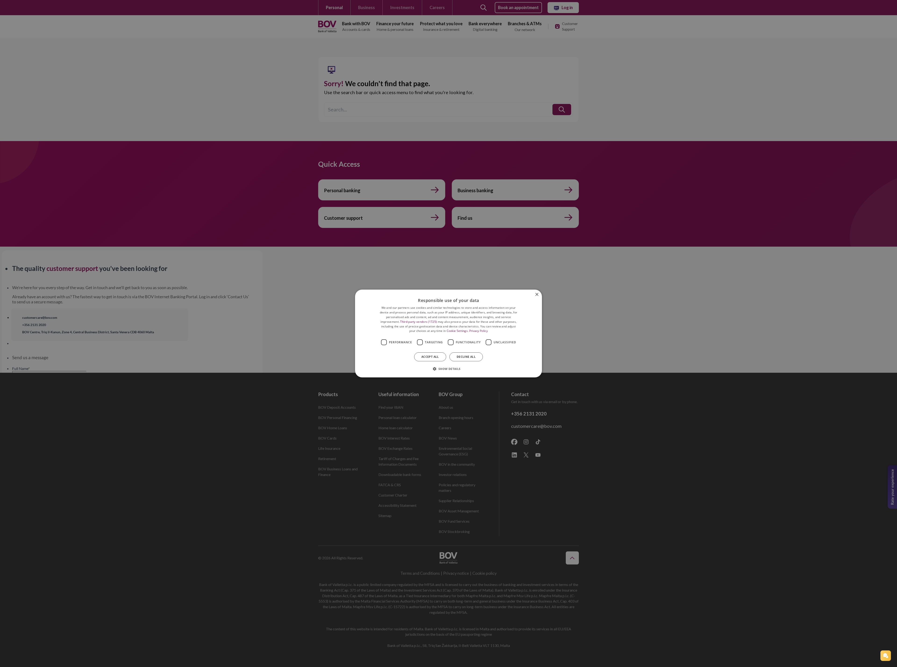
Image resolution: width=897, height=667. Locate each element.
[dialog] (448, 333)
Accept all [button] (430, 357)
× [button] (536, 294)
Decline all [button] (466, 357)
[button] (885, 655)
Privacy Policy (478, 331)
